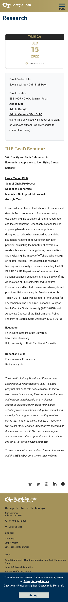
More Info (58, 585)
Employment (11, 542)
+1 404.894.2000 (17, 520)
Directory (10, 538)
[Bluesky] (30, 484)
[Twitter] (38, 484)
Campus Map (15, 526)
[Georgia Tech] (20, 500)
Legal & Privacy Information (19, 567)
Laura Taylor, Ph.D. (16, 178)
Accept (34, 595)
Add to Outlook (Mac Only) (25, 114)
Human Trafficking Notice (18, 571)
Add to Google (18, 109)
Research (14, 18)
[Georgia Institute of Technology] (17, 5)
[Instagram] (63, 484)
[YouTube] (46, 484)
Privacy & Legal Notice (36, 581)
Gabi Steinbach (38, 84)
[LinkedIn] (55, 484)
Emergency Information (17, 546)
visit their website (46, 455)
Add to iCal (16, 103)
